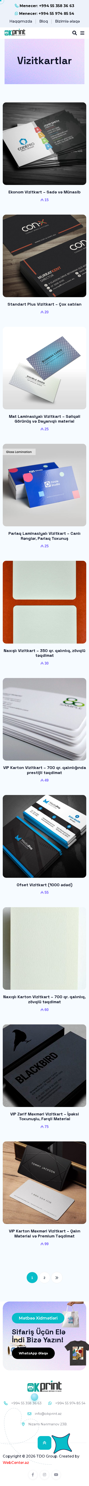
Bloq (43, 21)
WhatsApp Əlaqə (33, 1353)
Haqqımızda (20, 21)
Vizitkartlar (44, 60)
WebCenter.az (16, 1462)
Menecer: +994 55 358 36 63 (46, 6)
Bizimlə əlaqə (67, 21)
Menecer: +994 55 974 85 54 (46, 13)
